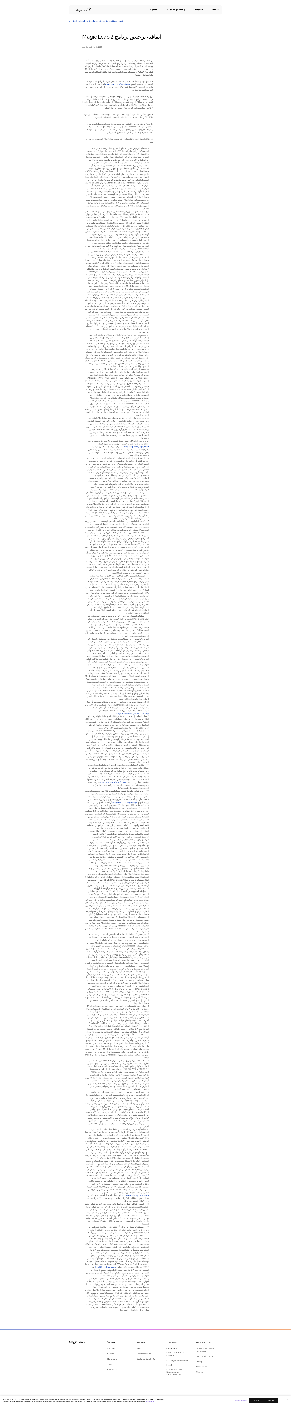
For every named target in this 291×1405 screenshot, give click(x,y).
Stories (215, 10)
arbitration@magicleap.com (135, 1196)
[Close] (287, 1400)
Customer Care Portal (146, 1359)
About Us (111, 1348)
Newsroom (112, 1359)
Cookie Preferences (204, 1356)
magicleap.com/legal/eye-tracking (132, 714)
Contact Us (112, 1370)
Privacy (199, 1362)
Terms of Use (201, 1367)
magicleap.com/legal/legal (117, 84)
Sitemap (199, 1372)
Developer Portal (144, 1354)
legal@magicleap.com (106, 1267)
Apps (139, 1348)
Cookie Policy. (150, 1401)
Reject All (256, 1400)
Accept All (271, 1400)
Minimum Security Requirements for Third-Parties (174, 1372)
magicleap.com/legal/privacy (113, 782)
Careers (110, 1354)
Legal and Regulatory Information (205, 1350)
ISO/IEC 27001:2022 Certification (175, 1354)
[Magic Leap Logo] (77, 1343)
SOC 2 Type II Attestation (177, 1361)
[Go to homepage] (83, 9)
